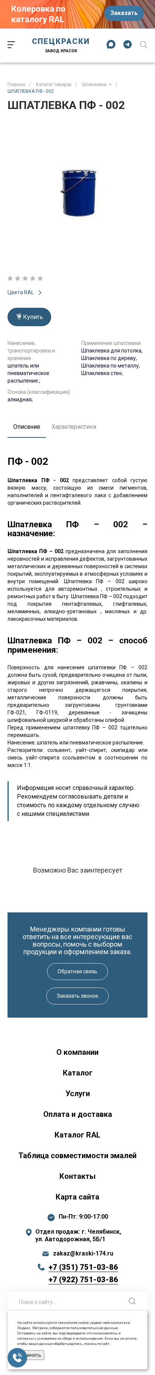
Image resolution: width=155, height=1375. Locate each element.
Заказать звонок (77, 996)
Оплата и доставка (77, 1114)
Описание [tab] (26, 426)
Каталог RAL (77, 1134)
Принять (30, 1355)
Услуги (77, 1093)
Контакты (77, 1176)
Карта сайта (77, 1196)
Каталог (78, 1072)
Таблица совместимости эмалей (77, 1155)
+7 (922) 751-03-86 (83, 1279)
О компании (77, 1052)
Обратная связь (77, 971)
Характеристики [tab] (74, 426)
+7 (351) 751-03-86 (83, 1267)
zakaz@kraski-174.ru (83, 1254)
